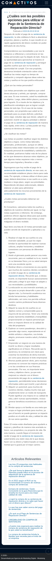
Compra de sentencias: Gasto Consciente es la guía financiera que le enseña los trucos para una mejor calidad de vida (26, 492)
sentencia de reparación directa (18, 170)
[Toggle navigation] (46, 3)
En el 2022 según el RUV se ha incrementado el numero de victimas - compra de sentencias (25, 483)
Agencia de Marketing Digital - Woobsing (29, 558)
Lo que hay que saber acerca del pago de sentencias (26, 508)
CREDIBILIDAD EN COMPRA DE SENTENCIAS (23, 521)
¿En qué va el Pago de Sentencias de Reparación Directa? (25, 514)
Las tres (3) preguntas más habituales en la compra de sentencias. (25, 465)
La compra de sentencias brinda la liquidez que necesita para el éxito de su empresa (25, 536)
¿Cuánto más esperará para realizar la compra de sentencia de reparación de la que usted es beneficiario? (26, 528)
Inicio (6, 12)
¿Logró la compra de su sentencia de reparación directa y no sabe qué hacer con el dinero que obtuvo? (26, 501)
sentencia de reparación (25, 63)
